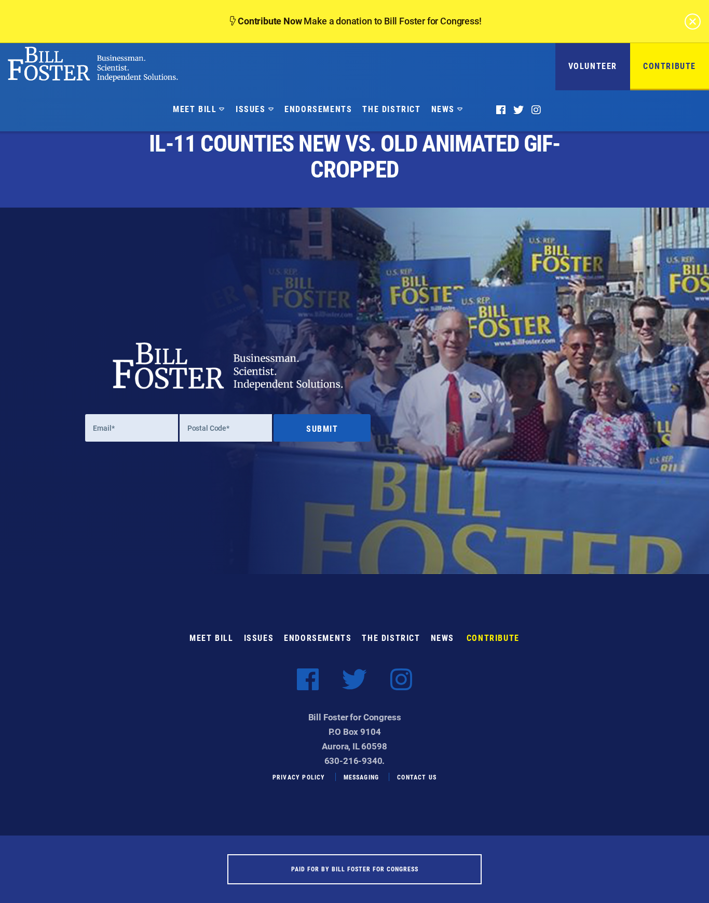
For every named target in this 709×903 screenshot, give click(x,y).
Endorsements (318, 108)
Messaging (361, 777)
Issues (251, 108)
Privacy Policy (298, 777)
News (443, 108)
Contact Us (417, 777)
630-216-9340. (354, 761)
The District (391, 108)
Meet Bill (194, 108)
